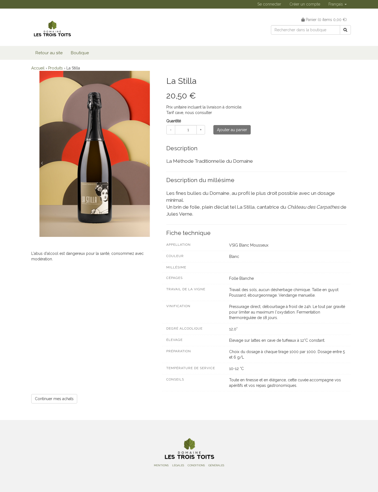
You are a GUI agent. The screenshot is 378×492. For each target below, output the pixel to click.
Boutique (80, 52)
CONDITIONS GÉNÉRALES (206, 465)
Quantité (173, 121)
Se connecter (269, 4)
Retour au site (49, 52)
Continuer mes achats (54, 399)
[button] (40, 161)
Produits (55, 68)
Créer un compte (304, 4)
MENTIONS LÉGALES (169, 465)
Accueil (38, 68)
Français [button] (336, 4)
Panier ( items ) (326, 19)
